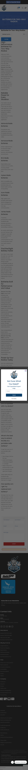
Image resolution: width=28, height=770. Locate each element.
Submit (14, 395)
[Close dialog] (26, 371)
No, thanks (14, 398)
